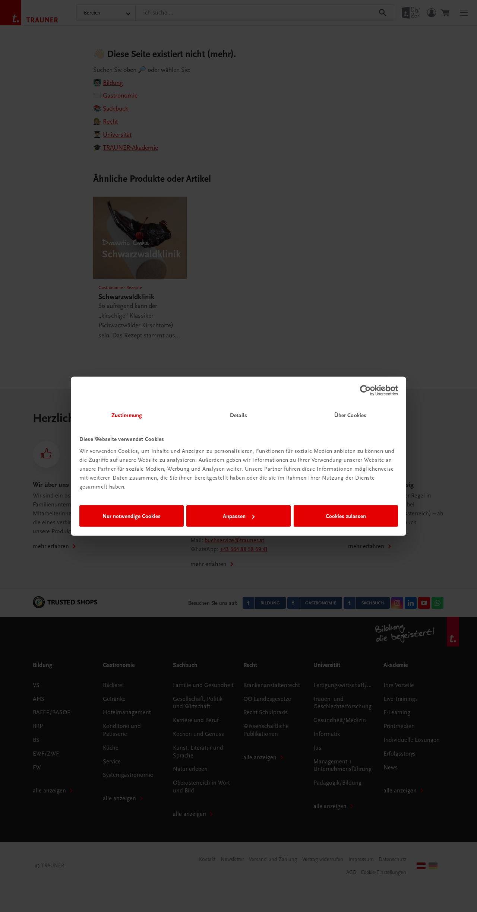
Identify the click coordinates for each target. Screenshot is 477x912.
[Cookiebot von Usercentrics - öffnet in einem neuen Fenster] (365, 390)
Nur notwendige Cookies (131, 516)
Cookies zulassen (346, 516)
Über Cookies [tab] (350, 414)
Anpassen (234, 516)
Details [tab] (238, 414)
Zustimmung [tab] (126, 414)
